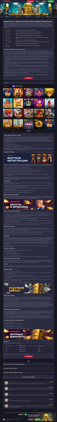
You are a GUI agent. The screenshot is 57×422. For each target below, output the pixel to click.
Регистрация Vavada (28, 356)
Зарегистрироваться (30, 1)
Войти (37, 1)
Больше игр (28, 130)
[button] (1, 9)
